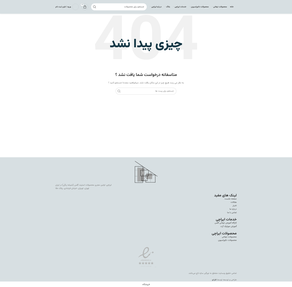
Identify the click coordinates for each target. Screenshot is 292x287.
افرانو (214, 280)
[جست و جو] (94, 6)
